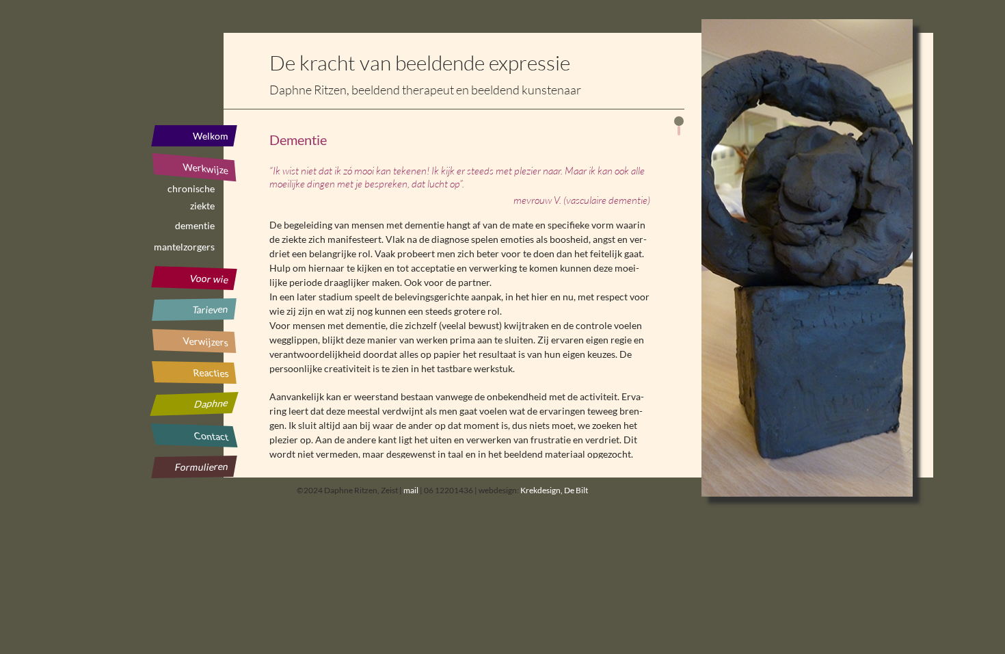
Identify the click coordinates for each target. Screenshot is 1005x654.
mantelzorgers (184, 246)
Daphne (211, 403)
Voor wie (209, 278)
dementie (195, 225)
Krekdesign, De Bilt (554, 490)
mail (410, 490)
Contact (211, 436)
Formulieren (202, 466)
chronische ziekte (191, 191)
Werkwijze (205, 168)
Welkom (210, 136)
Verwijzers (205, 341)
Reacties (210, 373)
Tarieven (210, 309)
